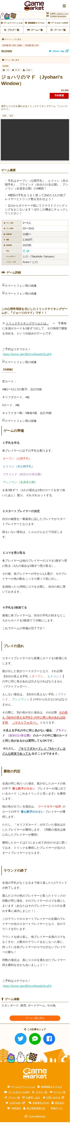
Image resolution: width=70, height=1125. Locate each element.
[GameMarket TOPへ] (35, 1073)
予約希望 (59, 95)
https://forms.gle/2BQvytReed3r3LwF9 (27, 354)
